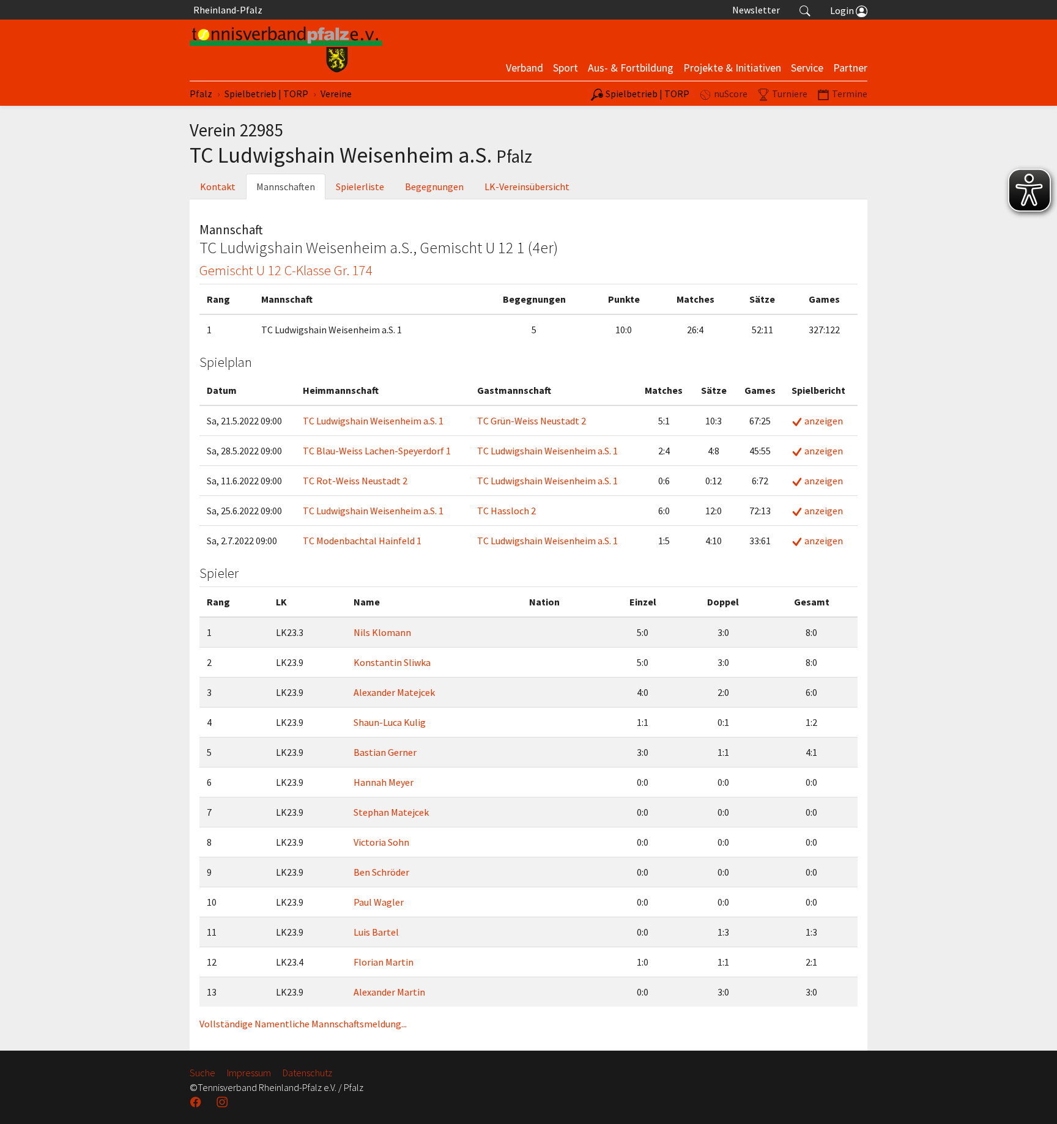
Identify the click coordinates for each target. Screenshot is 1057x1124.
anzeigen (823, 421)
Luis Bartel (376, 932)
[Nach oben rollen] (1032, 1099)
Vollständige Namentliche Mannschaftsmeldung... (303, 1024)
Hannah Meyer (384, 782)
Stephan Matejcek (391, 812)
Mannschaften (285, 186)
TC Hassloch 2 (506, 511)
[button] (805, 10)
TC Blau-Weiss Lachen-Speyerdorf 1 (377, 451)
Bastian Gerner (385, 752)
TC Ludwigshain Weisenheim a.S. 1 (373, 421)
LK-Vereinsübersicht (526, 186)
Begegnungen (434, 186)
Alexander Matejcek (394, 692)
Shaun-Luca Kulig (390, 722)
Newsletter (756, 10)
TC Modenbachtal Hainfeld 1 (362, 540)
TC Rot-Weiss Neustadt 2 (355, 481)
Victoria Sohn (381, 842)
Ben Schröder (381, 872)
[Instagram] (223, 1102)
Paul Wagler (379, 902)
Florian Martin (384, 962)
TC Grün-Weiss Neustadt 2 (531, 421)
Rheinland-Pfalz (226, 10)
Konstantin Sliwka (392, 662)
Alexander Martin (389, 992)
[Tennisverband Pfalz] (286, 50)
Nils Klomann (382, 632)
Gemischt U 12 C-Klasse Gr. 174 (286, 270)
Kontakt (218, 186)
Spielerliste (360, 186)
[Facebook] (197, 1102)
